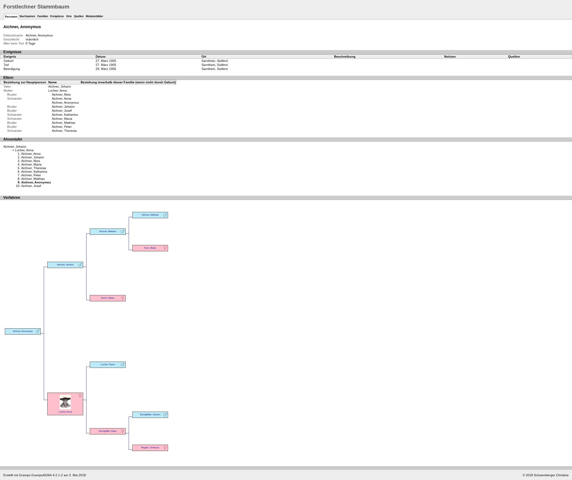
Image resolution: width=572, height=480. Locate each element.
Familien (42, 16)
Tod (6, 65)
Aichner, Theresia (64, 130)
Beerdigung (12, 69)
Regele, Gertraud (150, 447)
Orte (69, 16)
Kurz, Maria (150, 248)
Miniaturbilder (94, 16)
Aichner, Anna (61, 98)
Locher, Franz (108, 364)
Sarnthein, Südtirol (215, 61)
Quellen (79, 16)
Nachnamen (27, 16)
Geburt (8, 61)
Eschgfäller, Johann (150, 414)
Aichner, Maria (62, 118)
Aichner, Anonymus (65, 102)
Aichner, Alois (61, 94)
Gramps (24, 475)
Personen (11, 16)
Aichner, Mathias (63, 122)
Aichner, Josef (62, 110)
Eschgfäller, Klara (108, 431)
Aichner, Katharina (65, 114)
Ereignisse (57, 16)
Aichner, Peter (62, 126)
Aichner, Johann (59, 86)
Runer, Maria (107, 298)
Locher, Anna (57, 90)
